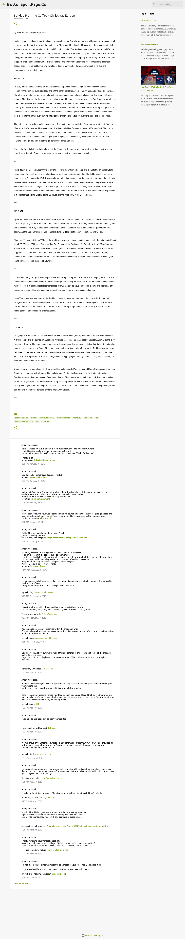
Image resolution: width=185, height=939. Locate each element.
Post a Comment (21, 884)
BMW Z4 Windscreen (44, 592)
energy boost (39, 566)
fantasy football (47, 418)
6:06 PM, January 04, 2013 (33, 503)
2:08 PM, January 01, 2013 (33, 464)
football (77, 418)
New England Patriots (24, 421)
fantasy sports (63, 418)
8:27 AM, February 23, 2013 (34, 596)
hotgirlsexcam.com (42, 754)
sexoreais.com (58, 874)
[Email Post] (15, 415)
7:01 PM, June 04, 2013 (32, 854)
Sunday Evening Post (149, 44)
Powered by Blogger (94, 935)
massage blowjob (47, 797)
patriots (45, 421)
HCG (37, 704)
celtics (34, 418)
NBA (96, 418)
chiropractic (46, 518)
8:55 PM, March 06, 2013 (33, 642)
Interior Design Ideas (44, 460)
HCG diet (51, 728)
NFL (37, 421)
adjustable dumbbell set (46, 638)
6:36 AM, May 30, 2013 (32, 782)
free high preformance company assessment (65, 538)
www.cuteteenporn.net (58, 850)
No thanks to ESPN (148, 21)
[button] (15, 24)
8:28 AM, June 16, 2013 (32, 878)
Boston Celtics (21, 418)
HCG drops (48, 669)
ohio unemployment (40, 499)
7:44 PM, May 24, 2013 (32, 758)
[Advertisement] (65, 910)
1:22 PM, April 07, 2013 (32, 672)
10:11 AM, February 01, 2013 (34, 570)
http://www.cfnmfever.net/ (52, 778)
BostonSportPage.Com (28, 4)
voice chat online (38, 477)
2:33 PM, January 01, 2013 (33, 481)
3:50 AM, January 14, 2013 (34, 522)
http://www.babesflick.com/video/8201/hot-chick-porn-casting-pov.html (75, 826)
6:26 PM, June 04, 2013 (32, 830)
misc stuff (88, 418)
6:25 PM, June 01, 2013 (32, 801)
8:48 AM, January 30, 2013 (34, 541)
